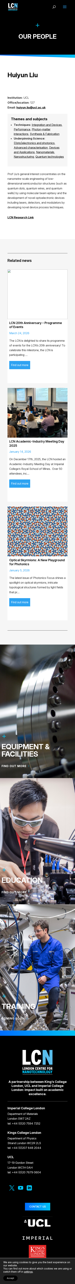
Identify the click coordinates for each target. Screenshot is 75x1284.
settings (28, 1271)
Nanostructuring (24, 156)
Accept (10, 1278)
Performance (22, 129)
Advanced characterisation (31, 147)
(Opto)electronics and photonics (34, 143)
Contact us (37, 1206)
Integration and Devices (47, 125)
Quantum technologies (49, 156)
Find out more (19, 365)
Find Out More (14, 892)
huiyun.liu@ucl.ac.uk (31, 107)
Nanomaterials (45, 152)
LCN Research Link (21, 217)
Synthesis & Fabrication (44, 134)
